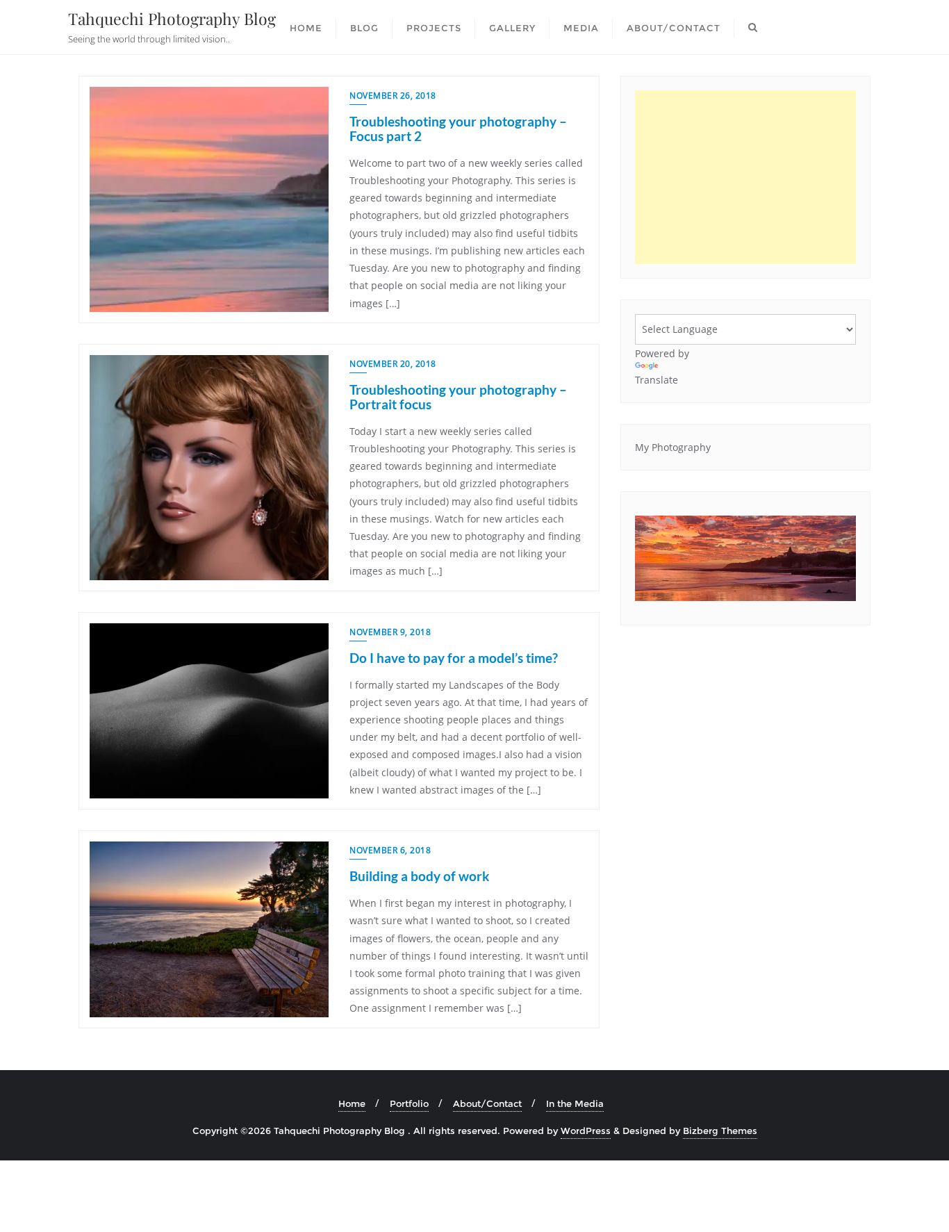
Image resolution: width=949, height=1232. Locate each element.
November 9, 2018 (390, 632)
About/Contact (487, 1103)
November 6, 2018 (390, 850)
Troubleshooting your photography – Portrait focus (458, 396)
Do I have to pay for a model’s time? (453, 658)
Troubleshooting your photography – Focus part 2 (458, 128)
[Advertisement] (745, 177)
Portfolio (409, 1103)
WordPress (586, 1130)
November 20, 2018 (392, 364)
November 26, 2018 (392, 95)
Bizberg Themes (720, 1130)
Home (351, 1103)
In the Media (575, 1103)
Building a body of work (419, 876)
